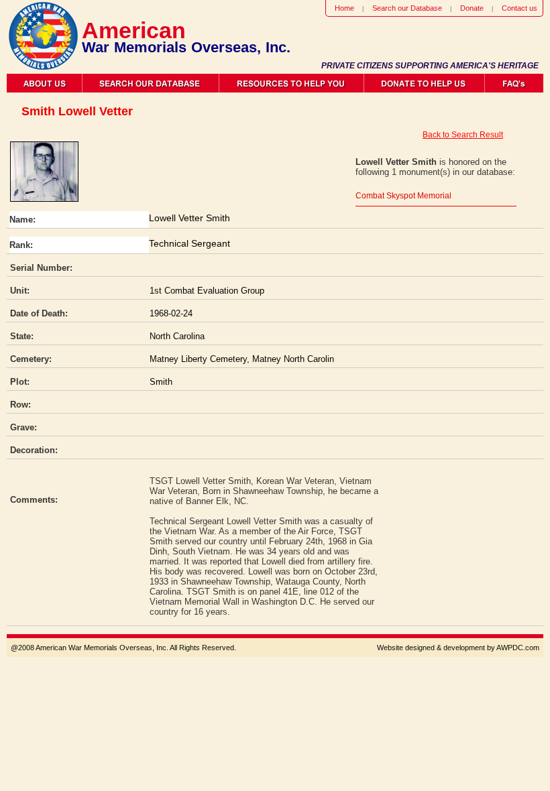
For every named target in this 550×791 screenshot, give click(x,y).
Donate (472, 8)
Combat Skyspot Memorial (403, 195)
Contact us (519, 8)
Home (344, 8)
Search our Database (407, 8)
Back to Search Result (463, 134)
